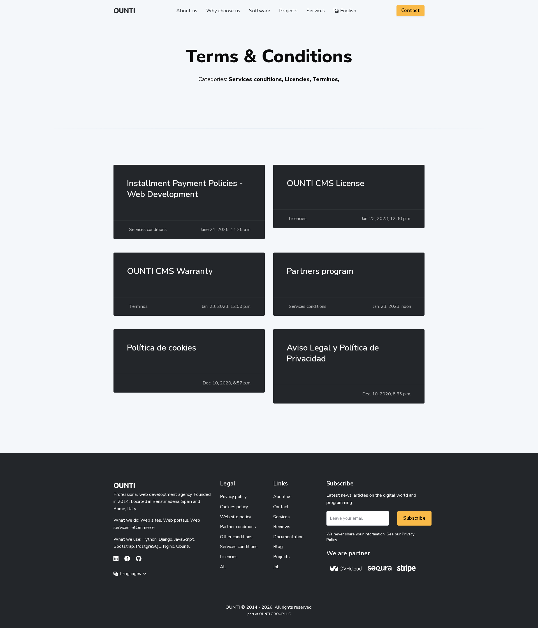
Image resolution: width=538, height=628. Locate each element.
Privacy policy (233, 497)
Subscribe (414, 518)
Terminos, (326, 79)
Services (316, 10)
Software (259, 10)
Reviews (281, 527)
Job (276, 567)
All (223, 567)
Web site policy (235, 517)
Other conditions (236, 537)
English (347, 10)
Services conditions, (257, 79)
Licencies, (299, 79)
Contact (410, 10)
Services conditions (239, 547)
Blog (278, 547)
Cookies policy (234, 507)
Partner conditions (238, 527)
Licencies (229, 557)
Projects (288, 10)
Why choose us (223, 10)
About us (186, 10)
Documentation (288, 537)
